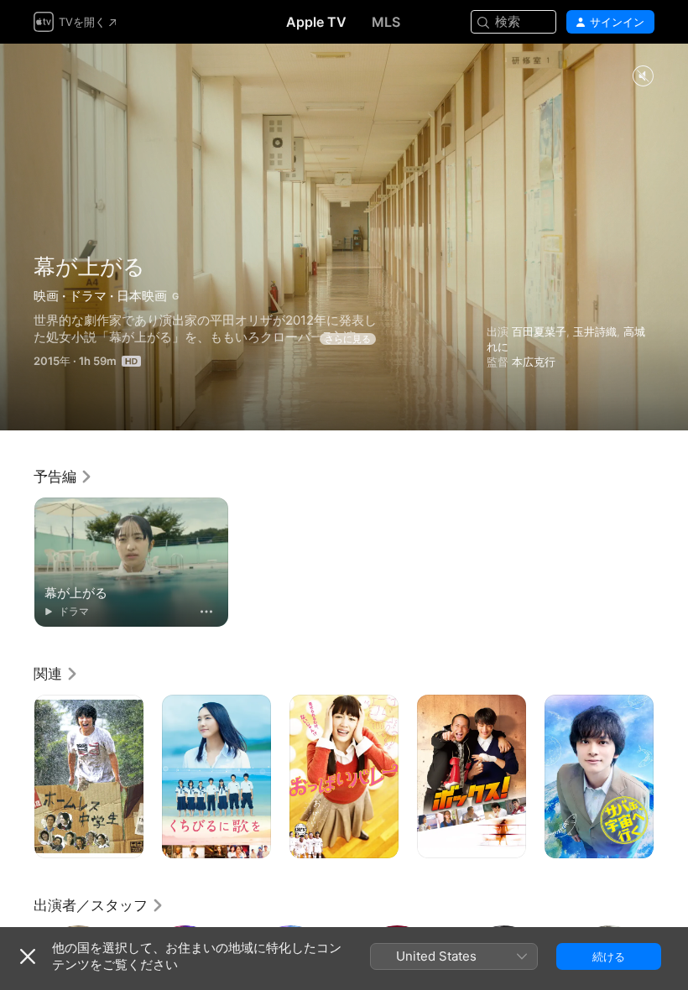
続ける (608, 956)
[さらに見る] (206, 611)
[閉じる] (27, 956)
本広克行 (533, 361)
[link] (63, 476)
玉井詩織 (595, 331)
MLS (386, 21)
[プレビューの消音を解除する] (642, 77)
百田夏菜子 (539, 331)
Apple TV (316, 21)
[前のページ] (17, 777)
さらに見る (348, 339)
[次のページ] (671, 777)
